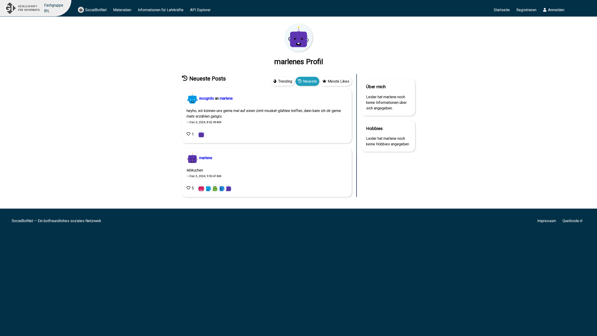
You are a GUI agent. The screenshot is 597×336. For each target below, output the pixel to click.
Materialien (122, 10)
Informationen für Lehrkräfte (161, 10)
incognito (206, 98)
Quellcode (570, 221)
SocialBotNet (96, 10)
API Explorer (200, 10)
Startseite (502, 10)
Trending (285, 81)
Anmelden (556, 10)
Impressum (546, 221)
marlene (226, 98)
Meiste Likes (338, 81)
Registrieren (526, 10)
